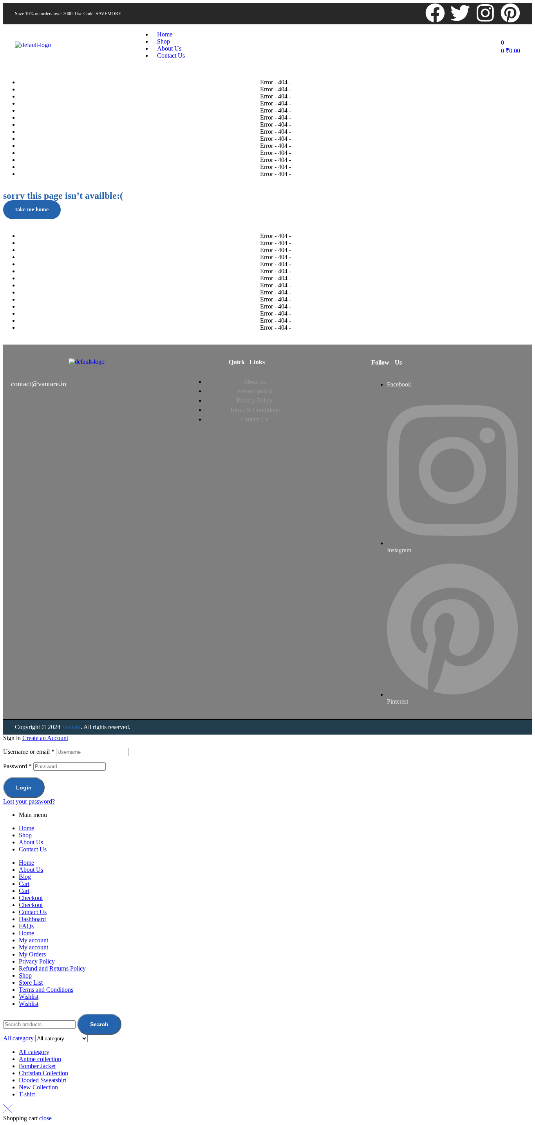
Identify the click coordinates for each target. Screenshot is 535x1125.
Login (24, 787)
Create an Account (45, 738)
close (45, 1118)
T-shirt (27, 1094)
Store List (31, 982)
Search (99, 1024)
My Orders (32, 954)
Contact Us (33, 849)
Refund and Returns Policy (52, 968)
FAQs (26, 926)
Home (26, 828)
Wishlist (28, 996)
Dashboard (32, 919)
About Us (31, 842)
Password (17, 766)
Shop (25, 835)
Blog (25, 876)
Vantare (71, 727)
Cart (24, 883)
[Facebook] (435, 13)
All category (34, 1052)
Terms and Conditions (46, 989)
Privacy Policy (37, 961)
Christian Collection (43, 1073)
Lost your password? (29, 801)
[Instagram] (485, 13)
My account (33, 940)
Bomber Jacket (37, 1066)
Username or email (28, 751)
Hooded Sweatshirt (42, 1080)
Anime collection (40, 1059)
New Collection (38, 1087)
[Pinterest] (510, 13)
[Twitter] (460, 13)
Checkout (31, 898)
